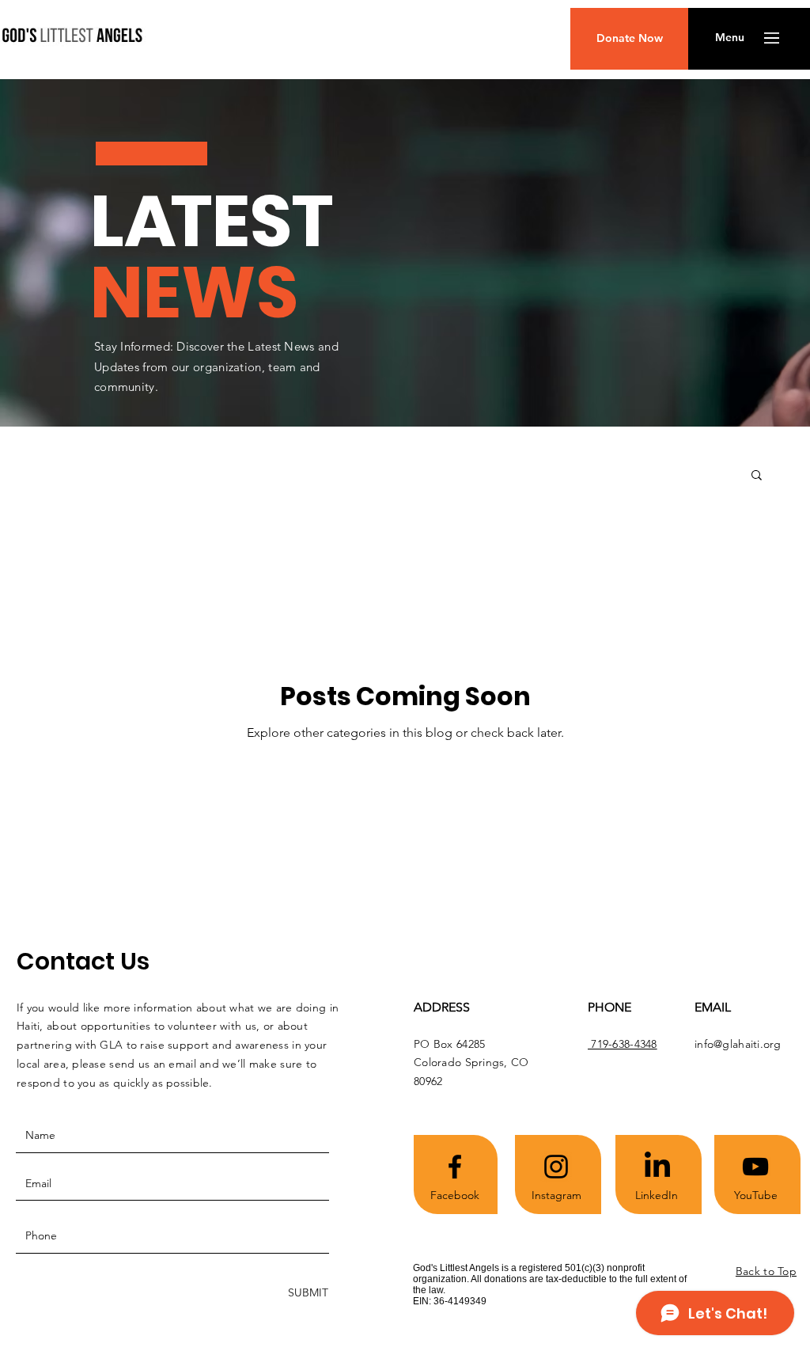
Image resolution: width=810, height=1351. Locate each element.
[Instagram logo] (556, 1166)
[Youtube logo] (755, 1166)
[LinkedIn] (657, 1166)
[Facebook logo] (455, 1166)
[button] (729, 38)
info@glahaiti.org (738, 1044)
